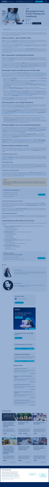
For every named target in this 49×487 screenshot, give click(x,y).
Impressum (3, 480)
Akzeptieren (8, 478)
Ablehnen (43, 474)
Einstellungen (43, 476)
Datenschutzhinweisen (11, 476)
